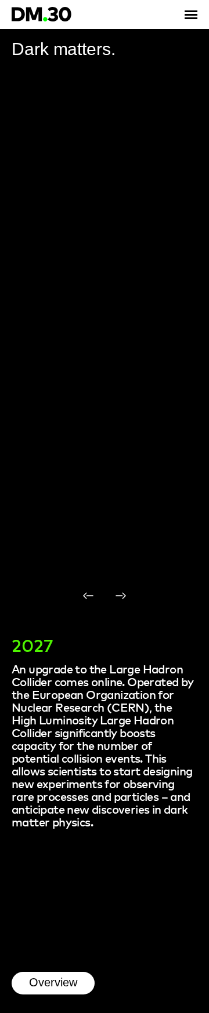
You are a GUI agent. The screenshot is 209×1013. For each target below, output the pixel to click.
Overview (53, 982)
